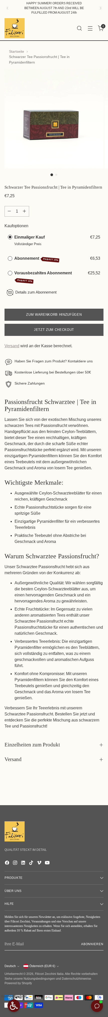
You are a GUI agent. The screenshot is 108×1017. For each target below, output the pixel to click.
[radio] (10, 237)
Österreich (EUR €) (42, 966)
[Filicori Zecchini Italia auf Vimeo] (40, 863)
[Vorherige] (7, 8)
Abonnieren (92, 944)
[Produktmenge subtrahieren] (9, 211)
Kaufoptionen (16, 226)
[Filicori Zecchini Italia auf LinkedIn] (24, 863)
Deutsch (10, 966)
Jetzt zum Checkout (54, 330)
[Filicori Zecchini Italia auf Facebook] (8, 863)
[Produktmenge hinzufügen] (24, 211)
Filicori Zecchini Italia (49, 974)
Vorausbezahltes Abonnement (43, 276)
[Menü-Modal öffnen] (90, 28)
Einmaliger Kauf (29, 237)
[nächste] (100, 8)
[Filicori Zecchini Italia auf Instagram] (16, 863)
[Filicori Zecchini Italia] (15, 28)
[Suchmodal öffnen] (79, 28)
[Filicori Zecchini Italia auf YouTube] (48, 863)
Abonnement (36, 258)
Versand (12, 346)
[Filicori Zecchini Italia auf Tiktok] (32, 863)
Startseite (16, 51)
